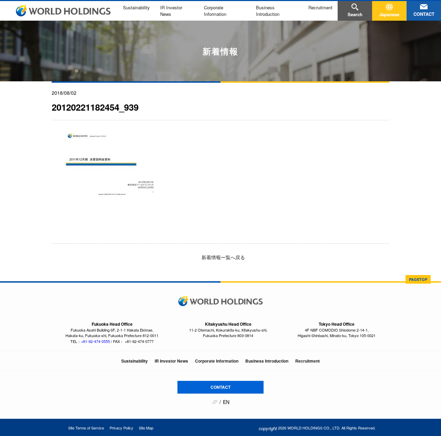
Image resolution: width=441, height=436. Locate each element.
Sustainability (136, 7)
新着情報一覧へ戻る (222, 257)
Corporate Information (215, 10)
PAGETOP (418, 279)
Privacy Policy (121, 427)
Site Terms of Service (86, 427)
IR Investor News (171, 361)
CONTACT (220, 387)
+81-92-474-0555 (95, 341)
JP (214, 402)
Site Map (146, 427)
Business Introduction (267, 10)
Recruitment (320, 7)
